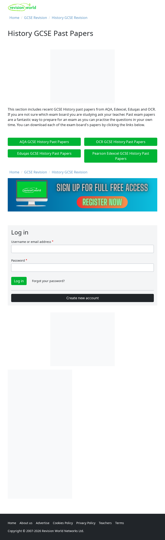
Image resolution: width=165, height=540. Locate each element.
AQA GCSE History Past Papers (44, 141)
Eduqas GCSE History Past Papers (44, 153)
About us (26, 523)
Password (18, 260)
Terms (119, 523)
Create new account (82, 298)
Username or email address (31, 242)
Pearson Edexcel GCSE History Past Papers (120, 156)
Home (14, 17)
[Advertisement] (40, 434)
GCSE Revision (35, 17)
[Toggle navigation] (152, 7)
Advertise (42, 523)
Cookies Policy (63, 523)
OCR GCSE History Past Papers (120, 141)
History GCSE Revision (69, 17)
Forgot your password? (48, 281)
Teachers (105, 523)
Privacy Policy (85, 523)
